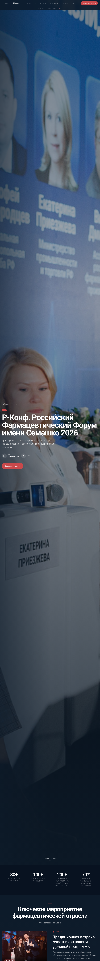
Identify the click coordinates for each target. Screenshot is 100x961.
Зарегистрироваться (12, 466)
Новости (65, 3)
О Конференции (31, 3)
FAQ (73, 3)
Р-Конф (60, 8)
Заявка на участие (89, 3)
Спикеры (43, 3)
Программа (54, 3)
